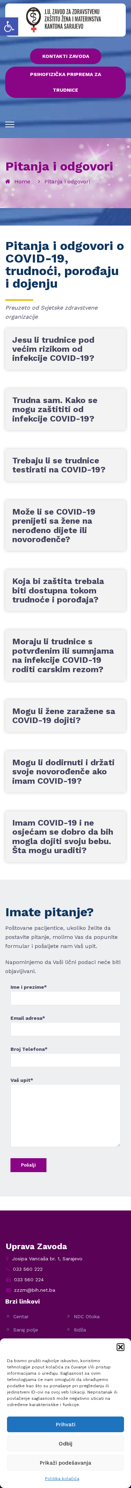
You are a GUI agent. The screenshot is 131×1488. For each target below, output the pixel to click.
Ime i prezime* (28, 987)
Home (22, 181)
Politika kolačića (62, 1478)
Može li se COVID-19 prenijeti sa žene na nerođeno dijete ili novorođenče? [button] (53, 525)
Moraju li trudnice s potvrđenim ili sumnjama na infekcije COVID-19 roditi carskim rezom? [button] (63, 655)
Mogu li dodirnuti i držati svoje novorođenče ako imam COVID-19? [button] (63, 772)
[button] (9, 26)
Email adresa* (27, 1018)
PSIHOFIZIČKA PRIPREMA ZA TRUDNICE (65, 82)
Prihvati (65, 1424)
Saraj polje (25, 1330)
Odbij (65, 1444)
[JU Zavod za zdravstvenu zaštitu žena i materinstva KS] (64, 19)
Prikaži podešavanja (65, 1463)
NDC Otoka (87, 1316)
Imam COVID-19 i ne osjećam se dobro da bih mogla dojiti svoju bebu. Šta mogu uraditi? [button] (62, 836)
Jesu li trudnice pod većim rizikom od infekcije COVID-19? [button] (53, 349)
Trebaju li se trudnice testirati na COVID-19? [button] (58, 465)
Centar (21, 1316)
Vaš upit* (21, 1080)
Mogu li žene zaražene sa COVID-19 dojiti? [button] (63, 715)
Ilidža (80, 1330)
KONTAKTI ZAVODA (65, 56)
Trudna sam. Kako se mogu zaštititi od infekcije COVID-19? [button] (54, 409)
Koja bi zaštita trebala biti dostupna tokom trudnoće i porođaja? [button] (58, 590)
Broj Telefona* (29, 1049)
